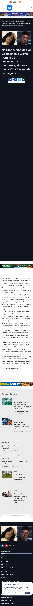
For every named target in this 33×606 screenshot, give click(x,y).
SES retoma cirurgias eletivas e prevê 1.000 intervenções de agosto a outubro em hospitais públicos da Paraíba (22, 407)
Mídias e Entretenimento (12, 21)
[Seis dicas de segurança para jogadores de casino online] (7, 421)
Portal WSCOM (19, 413)
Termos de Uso (18, 588)
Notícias (4, 571)
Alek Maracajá (6, 600)
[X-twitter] (13, 545)
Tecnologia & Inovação (10, 581)
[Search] (31, 8)
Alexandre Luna (7, 603)
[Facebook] (2, 545)
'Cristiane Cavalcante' (20, 505)
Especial (4, 561)
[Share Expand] (23, 79)
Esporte (4, 565)
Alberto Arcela (6, 597)
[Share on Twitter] (19, 79)
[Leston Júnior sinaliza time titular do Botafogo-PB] (7, 474)
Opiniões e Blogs (7, 575)
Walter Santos (7, 450)
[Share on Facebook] (15, 79)
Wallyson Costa (19, 431)
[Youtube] (6, 545)
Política (4, 578)
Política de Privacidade (9, 588)
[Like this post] (10, 79)
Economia (5, 558)
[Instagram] (10, 545)
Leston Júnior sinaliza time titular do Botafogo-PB (21, 477)
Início (3, 21)
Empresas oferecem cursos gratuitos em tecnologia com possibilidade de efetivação (21, 498)
